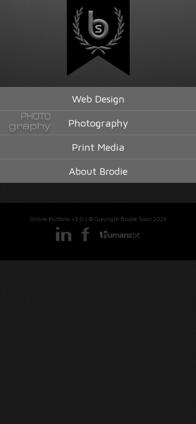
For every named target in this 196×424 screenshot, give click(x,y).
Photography (98, 123)
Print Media (98, 147)
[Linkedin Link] (63, 239)
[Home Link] (98, 38)
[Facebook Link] (85, 239)
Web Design (98, 98)
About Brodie (98, 171)
